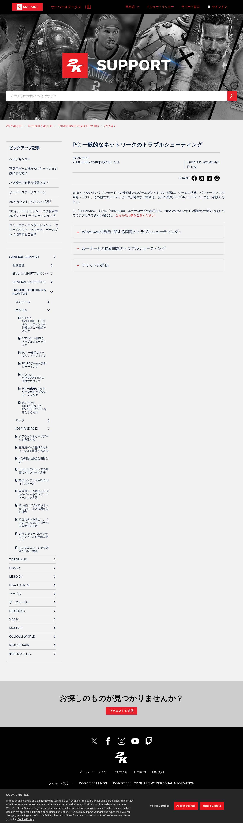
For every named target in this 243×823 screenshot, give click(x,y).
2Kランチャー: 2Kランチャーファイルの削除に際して (33, 537)
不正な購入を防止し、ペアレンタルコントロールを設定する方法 (33, 522)
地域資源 (18, 265)
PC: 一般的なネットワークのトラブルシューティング (34, 391)
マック (19, 420)
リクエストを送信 (121, 711)
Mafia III (16, 628)
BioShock (17, 611)
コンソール (23, 302)
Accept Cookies (186, 805)
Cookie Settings (93, 783)
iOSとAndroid (26, 428)
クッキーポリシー (61, 783)
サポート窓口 (190, 7)
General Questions (28, 282)
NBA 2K (15, 568)
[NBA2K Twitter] (94, 741)
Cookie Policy (25, 819)
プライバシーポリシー (94, 772)
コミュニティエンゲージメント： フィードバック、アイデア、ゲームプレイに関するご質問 (34, 229)
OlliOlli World (22, 636)
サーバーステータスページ (27, 192)
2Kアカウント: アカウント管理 (30, 201)
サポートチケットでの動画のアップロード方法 (33, 471)
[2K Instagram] (121, 741)
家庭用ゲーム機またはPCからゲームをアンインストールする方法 (34, 494)
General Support (40, 125)
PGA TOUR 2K (19, 585)
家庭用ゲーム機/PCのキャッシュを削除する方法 (33, 449)
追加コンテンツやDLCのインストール (33, 482)
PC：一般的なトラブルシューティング (34, 354)
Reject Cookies (212, 805)
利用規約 (140, 772)
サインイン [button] (219, 7)
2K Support (14, 125)
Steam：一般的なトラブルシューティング (34, 341)
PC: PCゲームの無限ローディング (34, 365)
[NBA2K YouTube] (135, 741)
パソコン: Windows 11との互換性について (33, 377)
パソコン (110, 125)
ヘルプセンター (20, 159)
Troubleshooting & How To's (78, 125)
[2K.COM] (121, 757)
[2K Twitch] (149, 741)
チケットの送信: (95, 265)
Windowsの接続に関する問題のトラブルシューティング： (132, 231)
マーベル (15, 593)
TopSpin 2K (18, 559)
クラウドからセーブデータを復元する (33, 438)
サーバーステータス (66, 7)
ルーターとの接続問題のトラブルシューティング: (124, 248)
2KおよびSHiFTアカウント (30, 273)
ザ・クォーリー (20, 602)
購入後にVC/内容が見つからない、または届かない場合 (33, 508)
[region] (121, 806)
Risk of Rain (19, 645)
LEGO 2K (15, 576)
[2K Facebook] (108, 741)
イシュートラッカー (160, 7)
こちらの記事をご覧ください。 (136, 215)
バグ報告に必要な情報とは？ (29, 182)
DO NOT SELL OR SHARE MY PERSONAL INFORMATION (153, 783)
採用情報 (121, 772)
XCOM (14, 619)
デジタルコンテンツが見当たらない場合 (33, 549)
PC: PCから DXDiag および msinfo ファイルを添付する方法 (34, 407)
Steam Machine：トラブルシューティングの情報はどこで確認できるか (34, 324)
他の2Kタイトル (20, 654)
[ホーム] (27, 7)
